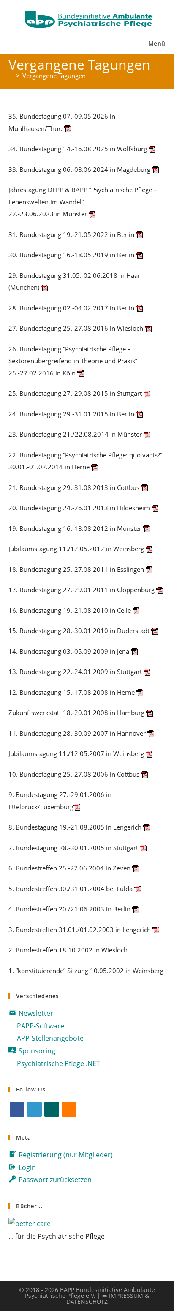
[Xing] (51, 1109)
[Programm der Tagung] (67, 128)
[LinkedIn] (34, 1109)
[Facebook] (17, 1109)
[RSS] (69, 1109)
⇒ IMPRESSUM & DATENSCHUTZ (107, 1299)
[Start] (11, 75)
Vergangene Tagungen (54, 75)
